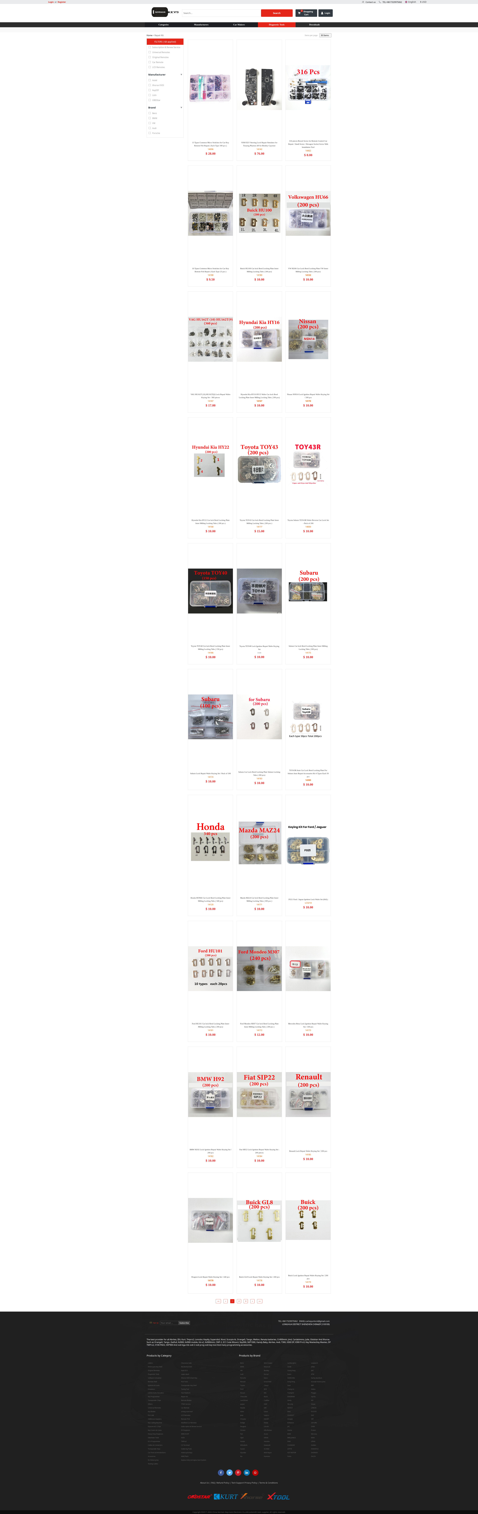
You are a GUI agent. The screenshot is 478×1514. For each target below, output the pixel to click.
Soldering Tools (186, 1449)
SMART (266, 1419)
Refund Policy (222, 1482)
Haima (289, 1430)
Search (277, 13)
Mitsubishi (243, 1445)
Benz (242, 1363)
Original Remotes (154, 1370)
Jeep (241, 1415)
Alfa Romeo (268, 1430)
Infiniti (266, 1438)
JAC (288, 1426)
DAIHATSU (315, 1449)
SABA (313, 1426)
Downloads (314, 24)
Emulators (151, 1389)
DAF (312, 1415)
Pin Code (151, 1415)
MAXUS (290, 1408)
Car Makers (239, 24)
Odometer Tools (153, 1438)
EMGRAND (291, 1397)
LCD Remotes (185, 1415)
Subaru (266, 1415)
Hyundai (243, 1453)
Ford (241, 1389)
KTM (312, 1374)
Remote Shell (152, 1382)
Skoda (266, 1423)
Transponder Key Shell (189, 1385)
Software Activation (154, 1378)
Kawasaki (267, 1445)
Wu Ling (290, 1404)
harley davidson (316, 1378)
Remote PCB (185, 1419)
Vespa (313, 1404)
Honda (242, 1441)
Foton (289, 1456)
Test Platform (185, 1393)
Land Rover (244, 1400)
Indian (313, 1389)
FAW (289, 1441)
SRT (312, 1419)
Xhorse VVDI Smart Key (189, 1378)
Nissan (242, 1393)
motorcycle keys (186, 1453)
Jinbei (313, 1367)
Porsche (243, 1378)
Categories (163, 24)
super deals (185, 1374)
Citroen (242, 1430)
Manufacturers (201, 24)
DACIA (313, 1456)
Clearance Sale (186, 1363)
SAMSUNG (291, 1378)
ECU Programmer (154, 1441)
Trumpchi (290, 1393)
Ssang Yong (291, 1370)
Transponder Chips (154, 1400)
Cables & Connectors (155, 1445)
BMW (242, 1367)
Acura (266, 1434)
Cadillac (266, 1400)
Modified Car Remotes (189, 1423)
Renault (242, 1382)
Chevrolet (243, 1397)
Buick (266, 1397)
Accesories (151, 1456)
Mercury (314, 1434)
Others (150, 1404)
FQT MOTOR (291, 1453)
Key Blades (151, 1411)
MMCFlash (184, 1456)
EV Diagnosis (185, 1430)
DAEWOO (314, 1453)
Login (51, 2)
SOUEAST (290, 1415)
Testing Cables (153, 1464)
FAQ (213, 1482)
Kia (241, 1456)
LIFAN (313, 1441)
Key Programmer (154, 1397)
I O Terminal (185, 1445)
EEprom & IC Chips (154, 1426)
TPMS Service (186, 1404)
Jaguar (242, 1404)
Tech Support (237, 1482)
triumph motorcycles (318, 1382)
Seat (289, 1385)
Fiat (241, 1434)
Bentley (266, 1370)
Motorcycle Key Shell (155, 1367)
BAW (289, 1434)
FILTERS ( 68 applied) (165, 41)
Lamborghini (291, 1363)
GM (265, 1408)
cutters (150, 1363)
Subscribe (184, 1323)
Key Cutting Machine (155, 1423)
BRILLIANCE (291, 1438)
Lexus (266, 1411)
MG (265, 1393)
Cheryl (266, 1385)
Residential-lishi (186, 1367)
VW (241, 1370)
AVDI (183, 1438)
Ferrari (266, 1374)
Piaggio (313, 1393)
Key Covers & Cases (155, 1430)
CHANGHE (291, 1445)
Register (62, 2)
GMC (265, 1404)
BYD (265, 1389)
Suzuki (242, 1449)
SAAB (289, 1367)
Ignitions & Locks (154, 1385)
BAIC (289, 1411)
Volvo (242, 1411)
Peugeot (243, 1426)
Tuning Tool (185, 1389)
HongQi (290, 1419)
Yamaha (266, 1441)
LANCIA (313, 1408)
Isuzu (289, 1374)
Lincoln (266, 1426)
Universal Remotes (154, 1408)
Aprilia (313, 1397)
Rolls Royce (268, 1453)
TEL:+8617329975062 (392, 2)
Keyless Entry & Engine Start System (193, 1460)
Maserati (267, 1367)
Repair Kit (184, 1397)
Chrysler (243, 1419)
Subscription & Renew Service (191, 1426)
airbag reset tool (187, 1411)
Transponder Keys (154, 1449)
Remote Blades (186, 1400)
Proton (313, 1430)
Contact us (371, 2)
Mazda (242, 1408)
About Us (204, 1482)
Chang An (290, 1389)
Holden (313, 1445)
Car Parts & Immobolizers (157, 1453)
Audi (241, 1374)
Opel (241, 1438)
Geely (289, 1400)
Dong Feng (291, 1382)
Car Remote (185, 1408)
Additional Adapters (155, 1419)
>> (260, 1301)
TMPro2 (184, 1441)
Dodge (242, 1423)
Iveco (266, 1378)
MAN (313, 1438)
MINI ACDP (185, 1434)
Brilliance (290, 1423)
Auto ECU (184, 1370)
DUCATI (314, 1411)
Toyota (242, 1385)
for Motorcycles (153, 1460)
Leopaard (314, 1363)
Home (149, 35)
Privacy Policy (250, 1482)
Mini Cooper (268, 1363)
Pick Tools (184, 1382)
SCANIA (266, 1449)
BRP (312, 1385)
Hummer (267, 1456)
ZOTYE (289, 1449)
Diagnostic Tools (277, 24)
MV (312, 1400)
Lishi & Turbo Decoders (156, 1393)
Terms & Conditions (268, 1482)
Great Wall (267, 1382)
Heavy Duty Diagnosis (155, 1434)
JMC (312, 1370)
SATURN (314, 1423)
